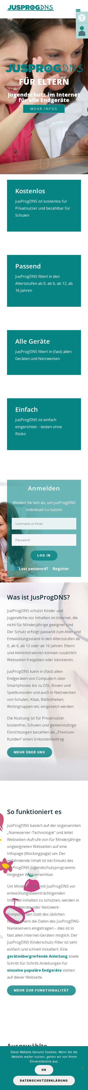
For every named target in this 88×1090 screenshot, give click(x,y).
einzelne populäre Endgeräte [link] (34, 970)
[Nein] (82, 1068)
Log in (44, 555)
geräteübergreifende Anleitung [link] (37, 956)
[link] (82, 18)
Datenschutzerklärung (44, 1080)
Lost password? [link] (33, 568)
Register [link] (61, 568)
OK (44, 1070)
